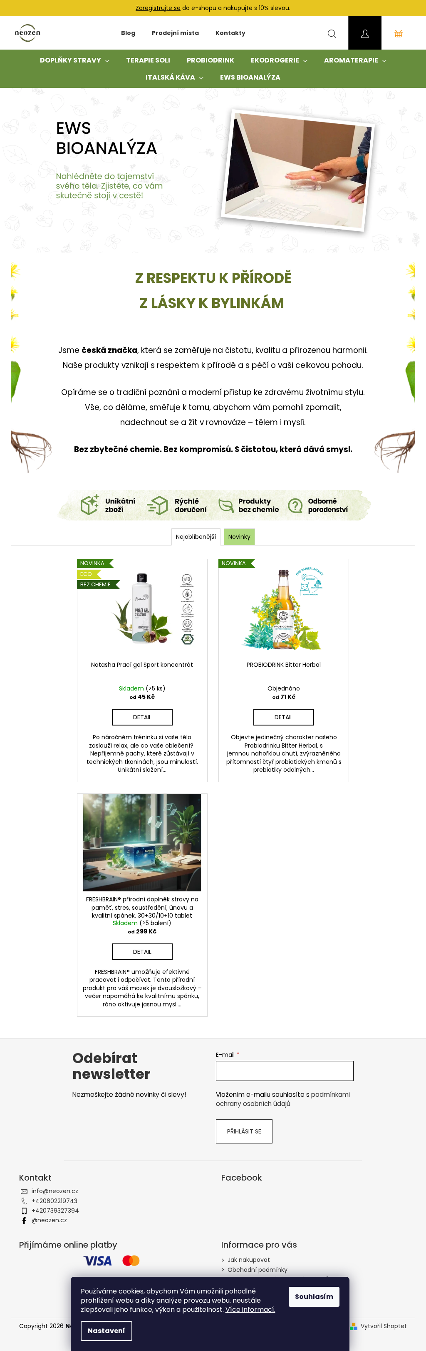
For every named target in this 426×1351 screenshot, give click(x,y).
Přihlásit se (244, 1131)
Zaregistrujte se (158, 8)
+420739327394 (55, 1210)
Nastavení (106, 1331)
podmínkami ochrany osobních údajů (283, 1099)
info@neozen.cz (55, 1191)
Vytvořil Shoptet (384, 1326)
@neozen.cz (49, 1220)
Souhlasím (314, 1296)
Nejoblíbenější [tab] (196, 537)
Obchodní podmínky (257, 1270)
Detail (142, 717)
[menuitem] (128, 33)
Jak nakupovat (249, 1260)
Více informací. (250, 1309)
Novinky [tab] (239, 537)
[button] (32, 170)
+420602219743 (54, 1201)
